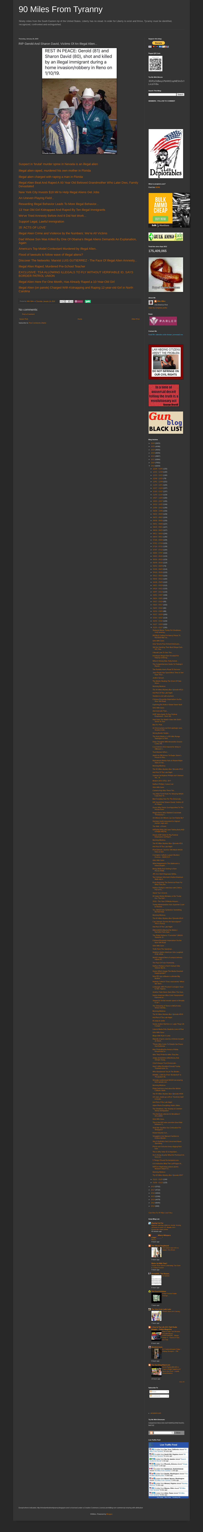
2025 (153, 446)
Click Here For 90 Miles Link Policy (160, 1213)
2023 (153, 453)
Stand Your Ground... (160, 893)
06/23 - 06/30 (158, 556)
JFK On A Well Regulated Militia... (165, 874)
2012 (153, 1206)
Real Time (168, 1497)
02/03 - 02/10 (158, 621)
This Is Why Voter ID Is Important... (165, 1152)
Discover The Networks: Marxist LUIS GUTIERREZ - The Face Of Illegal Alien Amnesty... (78, 260)
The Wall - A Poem (159, 826)
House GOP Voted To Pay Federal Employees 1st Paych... (165, 836)
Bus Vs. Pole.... (158, 725)
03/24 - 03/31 (158, 598)
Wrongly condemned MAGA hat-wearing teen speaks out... (168, 1081)
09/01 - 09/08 (158, 524)
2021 (153, 459)
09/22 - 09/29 (158, 514)
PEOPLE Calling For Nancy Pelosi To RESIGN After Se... (166, 636)
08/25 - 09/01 (158, 527)
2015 (153, 1196)
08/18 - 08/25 (158, 530)
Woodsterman (156, 1347)
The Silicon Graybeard (160, 1246)
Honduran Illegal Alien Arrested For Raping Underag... (166, 657)
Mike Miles (161, 301)
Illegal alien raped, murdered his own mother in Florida (55, 170)
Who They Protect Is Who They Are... (166, 1055)
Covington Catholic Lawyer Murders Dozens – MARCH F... (166, 856)
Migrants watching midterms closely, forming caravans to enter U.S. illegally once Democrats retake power (166, 1227)
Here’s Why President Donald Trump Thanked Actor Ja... (166, 1067)
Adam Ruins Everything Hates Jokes (166, 1105)
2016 (153, 1193)
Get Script (160, 1497)
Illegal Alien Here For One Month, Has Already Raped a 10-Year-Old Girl (67, 281)
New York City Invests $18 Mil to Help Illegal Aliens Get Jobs (59, 192)
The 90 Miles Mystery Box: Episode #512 (168, 769)
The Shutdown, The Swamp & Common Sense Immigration (167, 1110)
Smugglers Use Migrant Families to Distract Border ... (166, 1137)
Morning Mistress (159, 686)
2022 (153, 456)
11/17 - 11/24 (158, 488)
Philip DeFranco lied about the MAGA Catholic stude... (166, 1089)
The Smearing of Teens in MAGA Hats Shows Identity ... (167, 1007)
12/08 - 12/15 (158, 478)
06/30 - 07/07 (158, 553)
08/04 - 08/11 (158, 537)
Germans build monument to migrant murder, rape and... (166, 822)
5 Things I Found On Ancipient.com (166, 1160)
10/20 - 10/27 (158, 501)
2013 (153, 1203)
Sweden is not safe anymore (163, 696)
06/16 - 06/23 (158, 559)
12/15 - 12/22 (158, 475)
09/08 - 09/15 (158, 521)
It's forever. (166, 1276)
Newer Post (23, 319)
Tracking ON (176, 1497)
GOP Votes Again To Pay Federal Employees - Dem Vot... (165, 715)
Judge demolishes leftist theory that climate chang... (166, 1059)
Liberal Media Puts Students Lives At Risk (168, 1029)
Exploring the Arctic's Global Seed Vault (167, 705)
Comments (156, 1396)
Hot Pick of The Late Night (162, 1017)
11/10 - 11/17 (158, 491)
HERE (157, 187)
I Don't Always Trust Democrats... (165, 1063)
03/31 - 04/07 (158, 595)
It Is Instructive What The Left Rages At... (167, 1164)
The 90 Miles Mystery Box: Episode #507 (168, 1175)
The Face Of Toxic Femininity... (164, 963)
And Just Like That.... (160, 711)
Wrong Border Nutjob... (161, 733)
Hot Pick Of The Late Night (162, 693)
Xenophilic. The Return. (160, 1274)
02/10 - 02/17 (158, 618)
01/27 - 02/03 (158, 624)
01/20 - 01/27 (158, 627)
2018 (153, 1187)
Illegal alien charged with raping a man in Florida (51, 177)
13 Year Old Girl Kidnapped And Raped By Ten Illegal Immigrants (62, 209)
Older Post (135, 319)
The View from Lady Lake (161, 1309)
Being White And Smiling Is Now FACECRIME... (165, 870)
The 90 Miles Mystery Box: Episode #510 (168, 918)
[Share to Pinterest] (72, 301)
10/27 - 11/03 (158, 498)
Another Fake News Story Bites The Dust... (168, 992)
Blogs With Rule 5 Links (161, 1036)
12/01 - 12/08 (158, 482)
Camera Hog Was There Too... (164, 790)
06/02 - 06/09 (158, 566)
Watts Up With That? (159, 1263)
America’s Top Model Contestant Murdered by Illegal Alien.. (58, 248)
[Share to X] (66, 301)
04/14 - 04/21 (158, 589)
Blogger (109, 1514)
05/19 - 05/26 (158, 572)
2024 (153, 450)
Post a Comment (28, 314)
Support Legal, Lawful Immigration (41, 221)
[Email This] (61, 301)
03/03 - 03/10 (158, 608)
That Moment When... (160, 752)
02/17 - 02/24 (158, 614)
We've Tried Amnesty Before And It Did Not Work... (52, 215)
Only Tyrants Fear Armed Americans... (166, 644)
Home (80, 319)
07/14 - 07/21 (158, 546)
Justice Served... (159, 678)
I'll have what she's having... (171, 1311)
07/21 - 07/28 (158, 543)
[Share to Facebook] (69, 301)
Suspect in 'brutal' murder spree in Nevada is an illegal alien (58, 164)
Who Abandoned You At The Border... (166, 1072)
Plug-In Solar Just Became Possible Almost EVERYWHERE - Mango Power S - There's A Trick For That (171, 1335)
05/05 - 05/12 (158, 579)
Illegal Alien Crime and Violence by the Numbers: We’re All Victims (63, 233)
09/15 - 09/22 (158, 517)
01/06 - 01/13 (158, 1183)
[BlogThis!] (63, 301)
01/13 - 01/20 (158, 1179)
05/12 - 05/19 (158, 576)
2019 (153, 466)
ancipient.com (156, 1413)
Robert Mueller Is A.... (160, 1133)
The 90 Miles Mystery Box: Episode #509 (168, 1014)
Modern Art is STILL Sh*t (162, 781)
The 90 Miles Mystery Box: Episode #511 (168, 843)
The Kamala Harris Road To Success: (167, 669)
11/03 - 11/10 (158, 495)
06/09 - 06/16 (158, 563)
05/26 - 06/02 (158, 569)
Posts (154, 1392)
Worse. (153, 1239)
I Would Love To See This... (163, 653)
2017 (153, 1190)
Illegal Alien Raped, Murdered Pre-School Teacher (52, 266)
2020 (153, 463)
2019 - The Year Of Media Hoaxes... (166, 901)
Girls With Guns (158, 641)
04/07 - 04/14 (158, 592)
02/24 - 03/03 (158, 611)
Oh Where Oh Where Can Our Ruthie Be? (168, 818)
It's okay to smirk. (159, 1021)
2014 (153, 1200)
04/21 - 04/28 (158, 585)
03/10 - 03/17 (158, 605)
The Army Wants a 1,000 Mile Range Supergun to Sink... (166, 737)
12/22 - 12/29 (158, 472)
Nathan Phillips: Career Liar (163, 784)
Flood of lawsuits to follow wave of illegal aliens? (51, 254)
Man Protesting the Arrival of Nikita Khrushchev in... (165, 1050)
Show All (181, 1382)
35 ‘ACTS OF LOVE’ (32, 227)
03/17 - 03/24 (158, 602)
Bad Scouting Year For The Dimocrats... (167, 799)
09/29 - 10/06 (158, 511)
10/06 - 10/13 (158, 508)
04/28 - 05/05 (158, 582)
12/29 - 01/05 (158, 469)
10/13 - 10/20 (158, 504)
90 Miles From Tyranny (61, 9)
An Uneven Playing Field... (36, 198)
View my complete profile (157, 308)
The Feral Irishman (158, 1291)
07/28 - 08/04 (158, 540)
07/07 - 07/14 (158, 550)
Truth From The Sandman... (163, 949)
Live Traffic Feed (168, 1445)
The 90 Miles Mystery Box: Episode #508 (168, 1094)
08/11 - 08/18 (158, 534)
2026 (153, 443)
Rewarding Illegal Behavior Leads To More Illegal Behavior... (59, 204)
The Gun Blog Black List (160, 1365)
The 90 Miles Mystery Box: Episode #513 (168, 690)
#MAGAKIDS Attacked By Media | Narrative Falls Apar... (165, 931)
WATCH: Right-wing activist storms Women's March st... (165, 1168)
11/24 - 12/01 (158, 485)
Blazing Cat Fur (157, 1223)
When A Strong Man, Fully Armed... (165, 661)
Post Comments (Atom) (37, 323)
